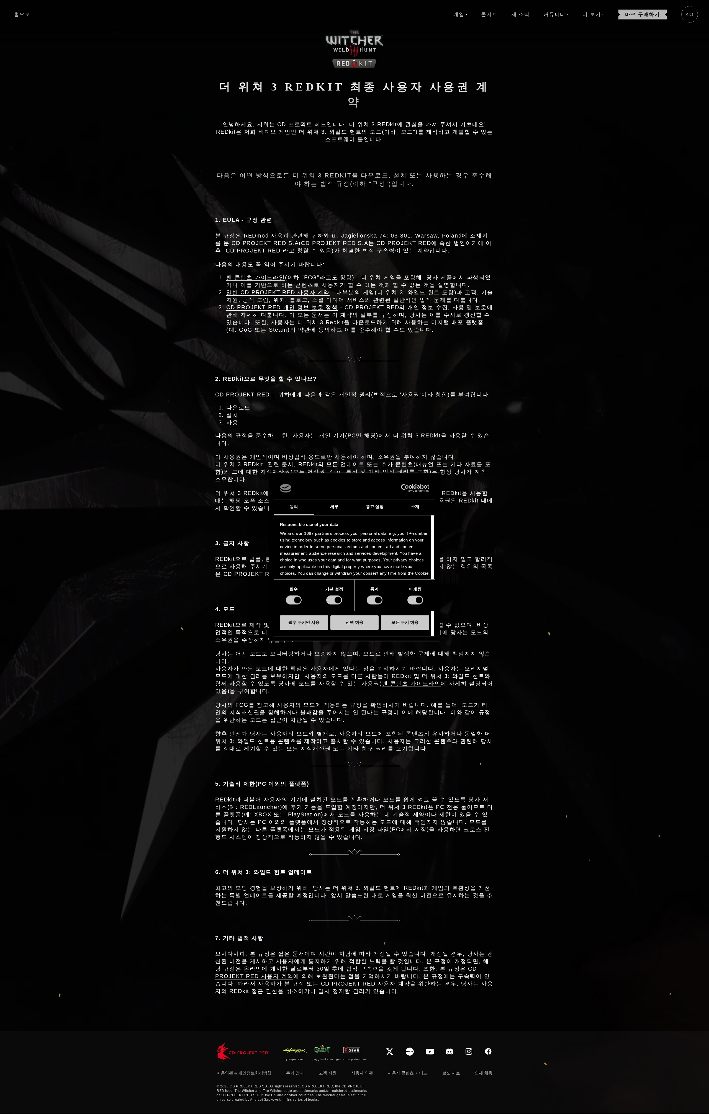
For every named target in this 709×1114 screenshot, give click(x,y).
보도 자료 (451, 1073)
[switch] (334, 600)
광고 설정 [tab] (375, 506)
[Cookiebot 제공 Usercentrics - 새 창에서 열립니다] (405, 488)
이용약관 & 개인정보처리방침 (244, 1073)
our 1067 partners (314, 533)
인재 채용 (483, 1073)
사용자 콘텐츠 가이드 (407, 1073)
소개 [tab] (415, 506)
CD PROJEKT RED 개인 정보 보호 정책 (282, 307)
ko (689, 14)
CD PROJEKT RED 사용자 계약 (268, 574)
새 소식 (521, 14)
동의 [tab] (294, 506)
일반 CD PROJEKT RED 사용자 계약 (278, 292)
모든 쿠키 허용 (404, 622)
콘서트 (489, 14)
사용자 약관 (362, 1073)
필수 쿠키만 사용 (304, 622)
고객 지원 (327, 1073)
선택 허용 (354, 622)
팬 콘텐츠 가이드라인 (255, 277)
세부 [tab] (334, 506)
